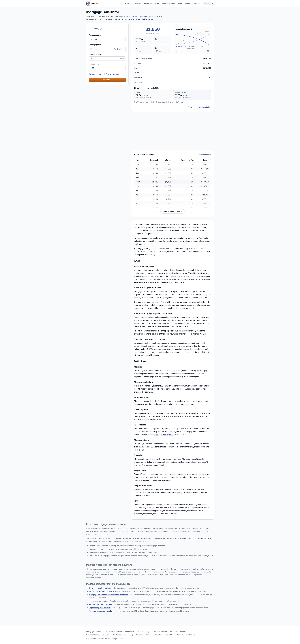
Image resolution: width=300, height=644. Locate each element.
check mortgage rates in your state (197, 572)
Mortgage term (95, 54)
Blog (180, 3)
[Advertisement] (103, 123)
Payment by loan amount (100, 608)
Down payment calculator (100, 588)
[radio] (204, 3)
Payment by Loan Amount (156, 632)
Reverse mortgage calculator (101, 611)
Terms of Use (169, 635)
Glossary (139, 635)
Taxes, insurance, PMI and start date (105, 74)
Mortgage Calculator (133, 3)
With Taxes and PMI (114, 632)
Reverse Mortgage (151, 3)
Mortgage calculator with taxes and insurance (108, 595)
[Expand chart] (208, 28)
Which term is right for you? (174, 102)
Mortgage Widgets (153, 635)
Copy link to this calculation (199, 107)
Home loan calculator (98, 601)
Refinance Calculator (178, 632)
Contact (197, 3)
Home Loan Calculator (134, 632)
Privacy (180, 635)
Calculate (107, 80)
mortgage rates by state (164, 434)
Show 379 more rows (171, 211)
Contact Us (190, 635)
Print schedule (205, 155)
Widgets (188, 3)
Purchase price (95, 35)
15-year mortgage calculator (101, 604)
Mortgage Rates (168, 3)
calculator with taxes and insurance (137, 19)
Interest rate (94, 64)
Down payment (95, 45)
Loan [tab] (116, 28)
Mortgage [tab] (98, 28)
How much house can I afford (101, 591)
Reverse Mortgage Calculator (98, 635)
